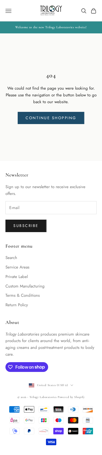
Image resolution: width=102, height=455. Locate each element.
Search (11, 258)
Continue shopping (51, 118)
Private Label (16, 277)
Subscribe (26, 225)
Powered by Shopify (71, 397)
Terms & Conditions (22, 295)
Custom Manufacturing (25, 286)
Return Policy (16, 305)
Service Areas (17, 267)
